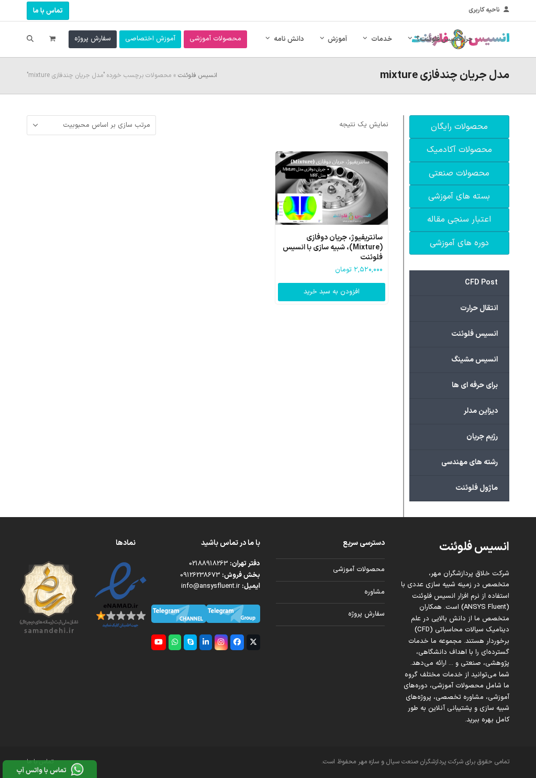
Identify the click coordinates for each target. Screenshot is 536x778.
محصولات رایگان (459, 126)
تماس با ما (48, 11)
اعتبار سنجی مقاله (459, 219)
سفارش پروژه (366, 614)
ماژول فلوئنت (476, 488)
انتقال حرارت (479, 308)
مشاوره (374, 592)
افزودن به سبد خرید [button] (332, 292)
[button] (52, 39)
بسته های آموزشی (459, 196)
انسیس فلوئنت (197, 75)
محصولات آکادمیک (459, 150)
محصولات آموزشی (359, 569)
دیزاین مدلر (481, 411)
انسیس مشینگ (474, 359)
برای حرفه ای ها (475, 385)
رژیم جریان (482, 436)
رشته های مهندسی (469, 462)
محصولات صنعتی (459, 173)
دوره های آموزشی (459, 243)
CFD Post (481, 282)
